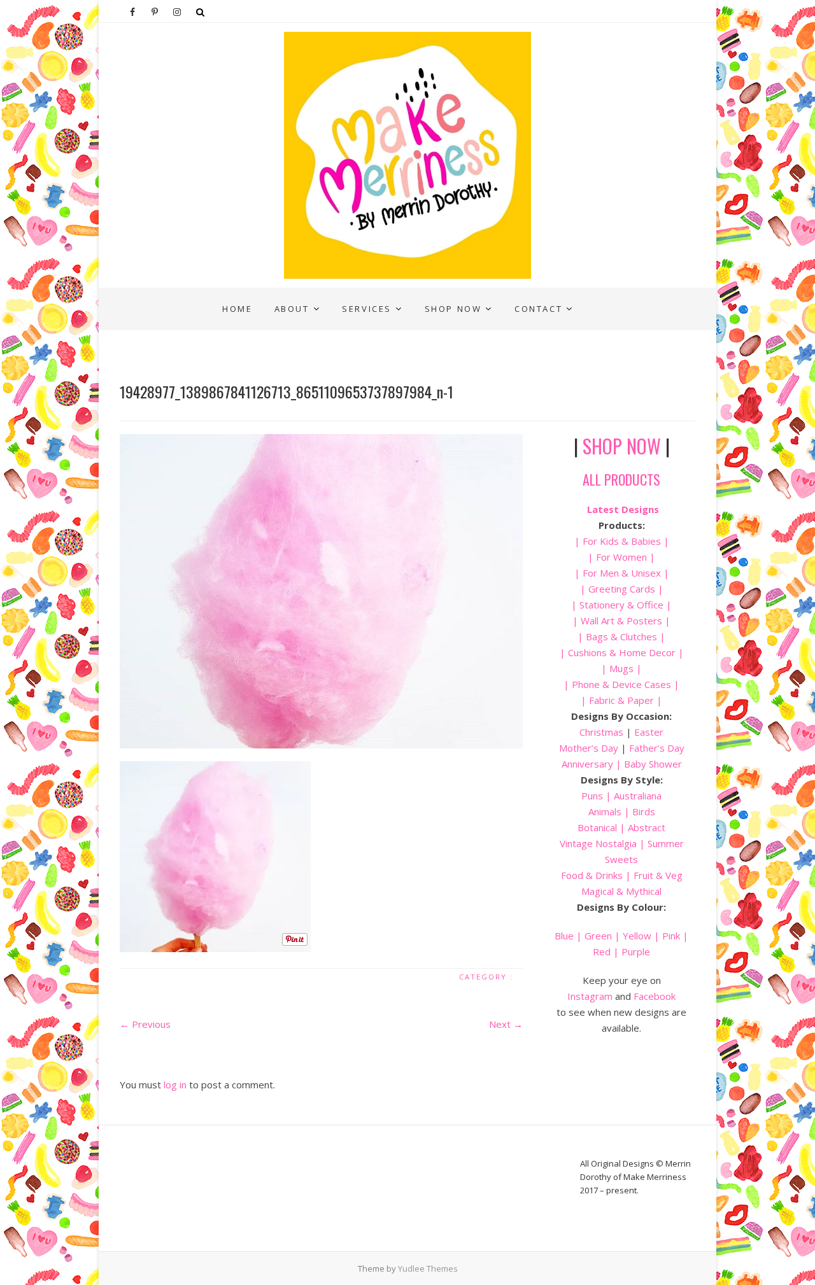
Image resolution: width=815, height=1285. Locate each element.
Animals (604, 811)
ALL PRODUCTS (621, 479)
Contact (538, 308)
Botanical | (601, 827)
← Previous (145, 1024)
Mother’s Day (588, 747)
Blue (564, 935)
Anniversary (587, 763)
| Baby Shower (647, 763)
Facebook (655, 996)
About (291, 308)
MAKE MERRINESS (171, 297)
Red (602, 951)
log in (175, 1084)
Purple (635, 951)
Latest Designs (623, 509)
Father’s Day (656, 747)
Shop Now (453, 308)
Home (237, 308)
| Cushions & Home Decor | (622, 652)
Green (598, 935)
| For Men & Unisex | (621, 572)
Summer (666, 843)
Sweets (621, 859)
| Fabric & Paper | (621, 700)
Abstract (646, 827)
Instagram (590, 996)
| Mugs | (621, 668)
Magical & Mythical (621, 891)
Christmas (602, 732)
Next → (506, 1024)
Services (367, 308)
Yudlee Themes (428, 1268)
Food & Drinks (592, 875)
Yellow (637, 935)
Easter (648, 732)
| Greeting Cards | (621, 588)
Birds (643, 811)
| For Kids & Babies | (621, 541)
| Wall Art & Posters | (621, 620)
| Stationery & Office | (621, 604)
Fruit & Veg (658, 875)
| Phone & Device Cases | (621, 684)
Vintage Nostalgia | (604, 843)
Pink (671, 935)
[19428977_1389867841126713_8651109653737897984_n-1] (321, 591)
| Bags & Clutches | (621, 636)
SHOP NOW (622, 446)
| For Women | (621, 557)
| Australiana (632, 795)
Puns (592, 795)
